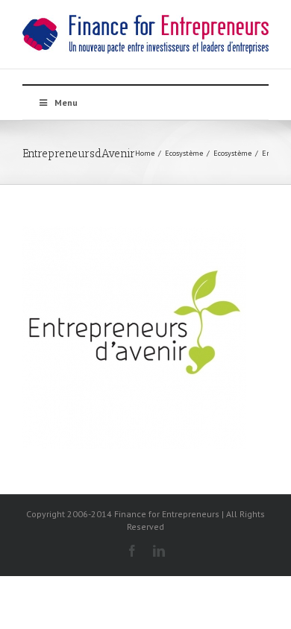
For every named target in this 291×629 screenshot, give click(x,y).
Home (144, 153)
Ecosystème (184, 153)
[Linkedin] (159, 551)
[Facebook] (132, 551)
